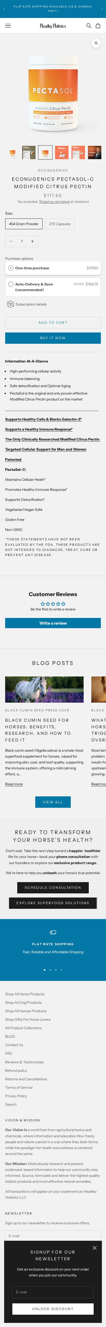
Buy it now (53, 338)
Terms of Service (19, 1087)
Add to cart (53, 322)
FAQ (8, 1053)
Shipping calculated (54, 201)
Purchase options (19, 258)
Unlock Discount (53, 1309)
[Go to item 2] (29, 152)
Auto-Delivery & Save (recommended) (34, 287)
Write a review (53, 623)
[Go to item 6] (94, 152)
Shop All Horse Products (25, 994)
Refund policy (16, 1070)
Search (10, 1104)
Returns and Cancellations (26, 1079)
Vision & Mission (22, 1120)
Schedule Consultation (53, 887)
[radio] (10, 268)
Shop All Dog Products (23, 1002)
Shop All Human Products (26, 1011)
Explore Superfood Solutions (52, 903)
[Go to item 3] (45, 152)
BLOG (10, 1036)
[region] (53, 945)
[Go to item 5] (78, 152)
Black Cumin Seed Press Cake (37, 710)
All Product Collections (23, 1028)
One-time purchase (32, 268)
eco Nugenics (53, 170)
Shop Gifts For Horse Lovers (28, 1019)
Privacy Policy (16, 1096)
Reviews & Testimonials (24, 1062)
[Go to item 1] (12, 152)
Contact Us (14, 1045)
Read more (14, 784)
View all (53, 802)
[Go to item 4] (62, 152)
